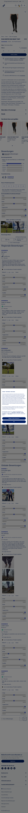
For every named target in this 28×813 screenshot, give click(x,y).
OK (14, 421)
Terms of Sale (10, 413)
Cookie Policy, (18, 412)
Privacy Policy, (14, 412)
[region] (14, 406)
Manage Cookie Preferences (14, 418)
